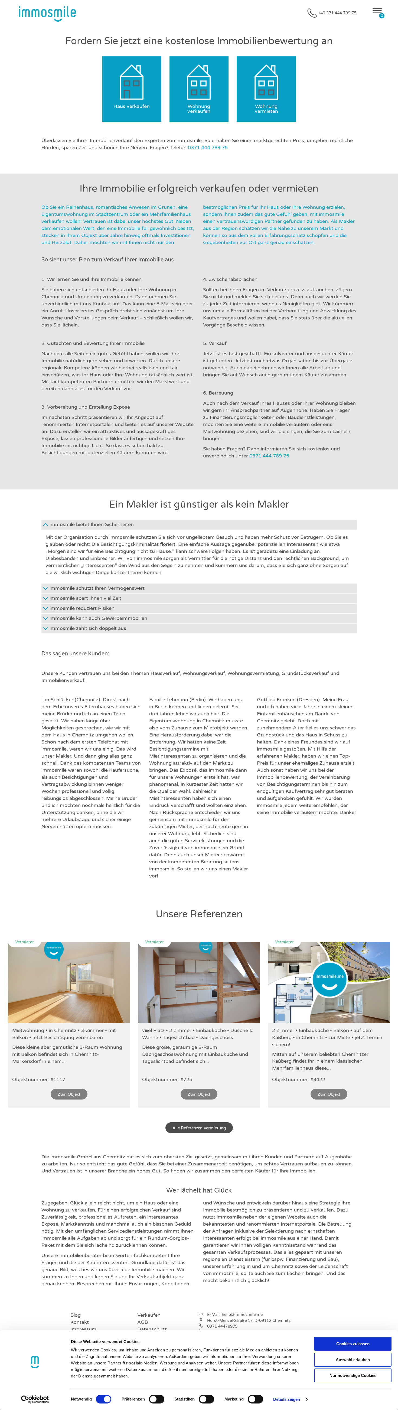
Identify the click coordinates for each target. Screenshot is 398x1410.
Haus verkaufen (131, 106)
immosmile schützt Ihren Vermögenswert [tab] (97, 588)
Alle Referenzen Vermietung (199, 1128)
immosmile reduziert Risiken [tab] (82, 608)
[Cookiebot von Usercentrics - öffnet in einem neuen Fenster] (35, 1399)
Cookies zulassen (353, 1343)
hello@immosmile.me (242, 1314)
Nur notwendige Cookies (353, 1375)
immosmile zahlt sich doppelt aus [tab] (88, 628)
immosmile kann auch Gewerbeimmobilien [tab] (98, 618)
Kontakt (79, 1322)
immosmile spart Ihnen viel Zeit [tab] (85, 598)
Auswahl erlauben (353, 1359)
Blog (75, 1315)
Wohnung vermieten (266, 108)
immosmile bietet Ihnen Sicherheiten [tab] (92, 524)
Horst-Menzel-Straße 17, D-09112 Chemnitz (249, 1320)
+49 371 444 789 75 (337, 13)
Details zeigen (286, 1399)
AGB (142, 1322)
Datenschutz (152, 1329)
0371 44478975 (222, 1326)
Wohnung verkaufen (198, 108)
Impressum (83, 1329)
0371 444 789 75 (208, 147)
